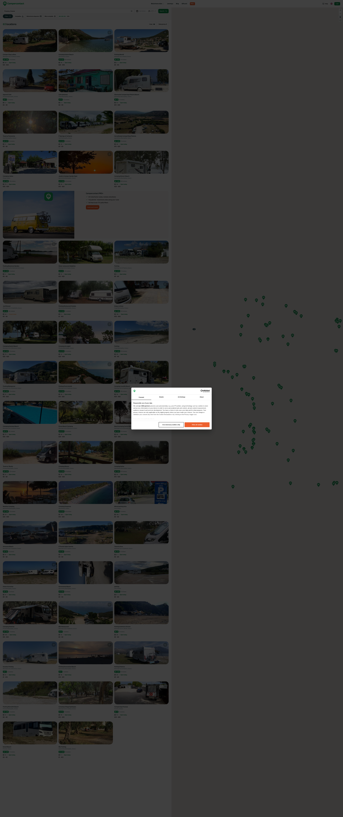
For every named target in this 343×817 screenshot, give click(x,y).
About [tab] (202, 397)
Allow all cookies (197, 424)
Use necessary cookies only (171, 424)
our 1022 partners (144, 406)
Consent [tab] (141, 397)
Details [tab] (161, 397)
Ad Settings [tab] (181, 397)
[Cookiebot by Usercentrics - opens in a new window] (202, 391)
